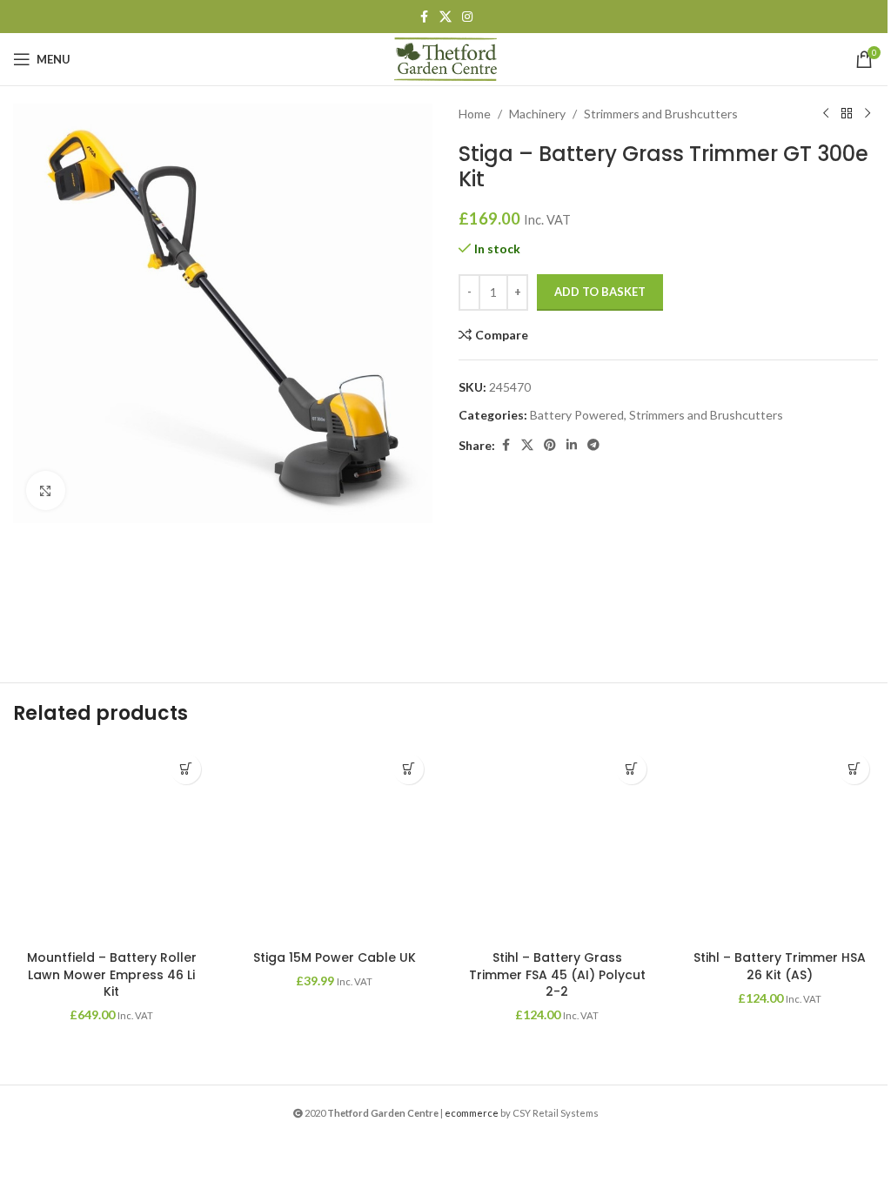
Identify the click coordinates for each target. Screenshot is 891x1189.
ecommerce (472, 1112)
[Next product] (867, 114)
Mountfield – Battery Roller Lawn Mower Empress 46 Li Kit (112, 974)
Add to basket (600, 292)
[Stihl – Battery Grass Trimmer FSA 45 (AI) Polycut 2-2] (557, 843)
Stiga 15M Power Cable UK (334, 957)
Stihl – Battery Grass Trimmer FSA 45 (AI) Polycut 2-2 (557, 974)
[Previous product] (825, 114)
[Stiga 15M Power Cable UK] (334, 843)
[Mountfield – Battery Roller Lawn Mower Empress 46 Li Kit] (111, 843)
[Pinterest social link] (550, 445)
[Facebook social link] (423, 17)
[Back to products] (846, 114)
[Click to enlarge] (45, 490)
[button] (186, 769)
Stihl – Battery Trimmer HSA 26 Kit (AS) (779, 966)
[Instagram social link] (467, 17)
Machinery (537, 113)
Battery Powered (577, 414)
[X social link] (445, 17)
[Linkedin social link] (571, 445)
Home (475, 113)
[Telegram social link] (593, 445)
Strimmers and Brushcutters (661, 113)
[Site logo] (445, 57)
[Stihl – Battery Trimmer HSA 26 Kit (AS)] (779, 843)
